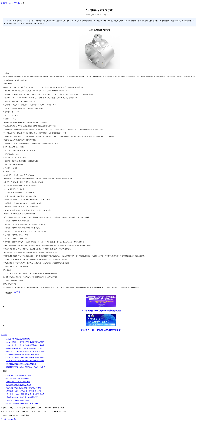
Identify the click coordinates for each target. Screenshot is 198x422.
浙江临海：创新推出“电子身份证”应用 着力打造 (23, 391)
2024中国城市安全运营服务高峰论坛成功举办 (22, 354)
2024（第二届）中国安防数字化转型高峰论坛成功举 (25, 345)
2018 (10, 3)
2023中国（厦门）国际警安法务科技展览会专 (101, 330)
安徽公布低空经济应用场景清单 (17, 400)
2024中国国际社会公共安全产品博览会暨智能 (101, 310)
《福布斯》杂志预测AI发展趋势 (18, 382)
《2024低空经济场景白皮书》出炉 (18, 375)
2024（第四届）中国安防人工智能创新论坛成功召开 (25, 342)
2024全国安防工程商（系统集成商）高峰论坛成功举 (25, 361)
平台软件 (17, 3)
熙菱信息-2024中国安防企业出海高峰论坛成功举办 (24, 348)
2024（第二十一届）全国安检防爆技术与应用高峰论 (25, 358)
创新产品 (4, 3)
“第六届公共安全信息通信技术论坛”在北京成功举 (24, 388)
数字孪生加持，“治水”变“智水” (17, 379)
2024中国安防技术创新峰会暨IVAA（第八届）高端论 (25, 367)
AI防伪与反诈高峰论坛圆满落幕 (18, 339)
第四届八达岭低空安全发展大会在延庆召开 (22, 397)
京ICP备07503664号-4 (8, 419)
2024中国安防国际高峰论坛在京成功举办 (21, 364)
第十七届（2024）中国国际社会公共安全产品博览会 (25, 394)
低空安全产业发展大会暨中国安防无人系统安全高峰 (25, 351)
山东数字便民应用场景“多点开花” (18, 385)
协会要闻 (4, 335)
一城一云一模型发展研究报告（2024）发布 (22, 403)
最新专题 (17, 292)
